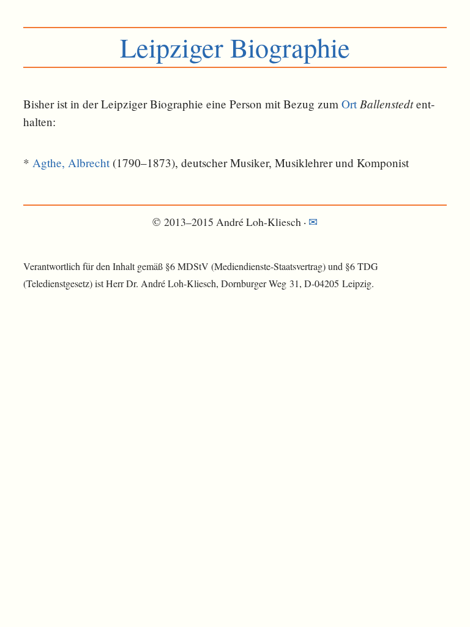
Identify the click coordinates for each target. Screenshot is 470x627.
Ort (349, 103)
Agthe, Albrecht (71, 162)
